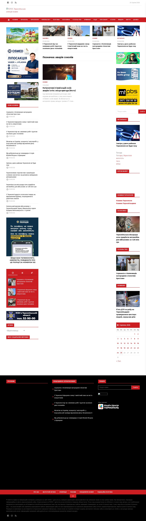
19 (124, 348)
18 (121, 348)
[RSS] (15, 2)
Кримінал (87, 19)
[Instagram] (12, 2)
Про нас (36, 492)
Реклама (73, 492)
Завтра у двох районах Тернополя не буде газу (21, 164)
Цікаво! (136, 19)
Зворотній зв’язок (49, 492)
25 (121, 353)
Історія (112, 19)
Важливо (45, 38)
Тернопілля (35, 19)
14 (131, 343)
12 (124, 343)
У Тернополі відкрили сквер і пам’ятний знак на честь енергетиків (22, 123)
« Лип (118, 361)
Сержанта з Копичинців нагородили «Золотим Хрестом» (19, 113)
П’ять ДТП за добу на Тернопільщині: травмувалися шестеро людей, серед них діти (126, 313)
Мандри (120, 19)
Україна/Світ (45, 19)
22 (135, 348)
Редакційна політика (105, 492)
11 (121, 343)
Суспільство (76, 19)
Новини (15, 19)
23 (138, 348)
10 (118, 343)
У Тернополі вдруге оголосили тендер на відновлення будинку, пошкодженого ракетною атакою (20, 197)
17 (118, 348)
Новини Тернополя (124, 201)
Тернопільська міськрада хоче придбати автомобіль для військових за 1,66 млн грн (21, 186)
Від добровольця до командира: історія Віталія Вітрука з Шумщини (20, 154)
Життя (128, 19)
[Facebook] (8, 2)
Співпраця (63, 492)
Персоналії (103, 19)
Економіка (66, 19)
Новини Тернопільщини (126, 203)
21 (131, 348)
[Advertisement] (27, 400)
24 (118, 353)
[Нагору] (73, 496)
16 (138, 343)
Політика (56, 19)
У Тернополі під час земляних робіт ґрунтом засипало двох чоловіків (21, 133)
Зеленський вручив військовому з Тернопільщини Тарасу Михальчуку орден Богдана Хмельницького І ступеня (21, 208)
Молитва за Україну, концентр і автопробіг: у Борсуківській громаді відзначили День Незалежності (22, 144)
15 (134, 343)
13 (128, 343)
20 (128, 348)
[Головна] (8, 19)
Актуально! (121, 38)
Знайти (135, 387)
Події (95, 19)
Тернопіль (24, 19)
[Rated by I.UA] (119, 394)
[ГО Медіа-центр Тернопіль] (119, 405)
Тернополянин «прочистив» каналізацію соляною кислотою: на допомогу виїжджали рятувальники (21, 175)
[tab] (13, 273)
